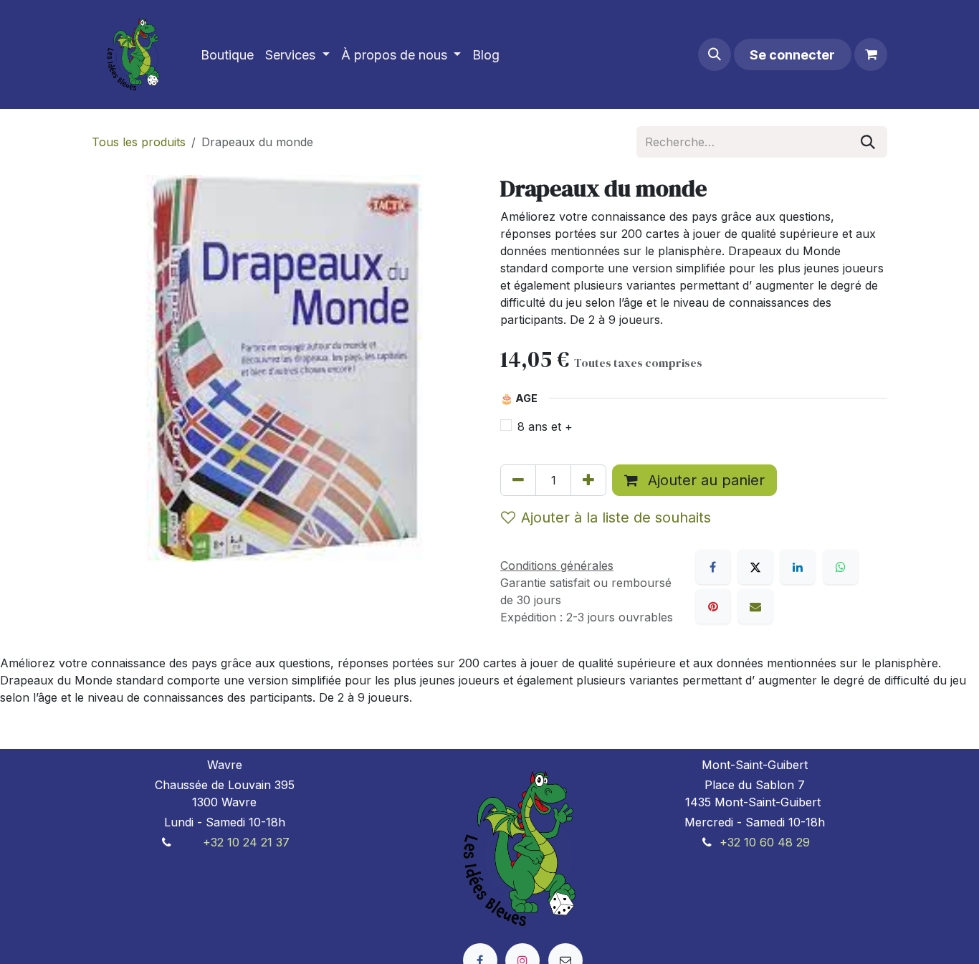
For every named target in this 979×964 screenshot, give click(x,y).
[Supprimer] (518, 480)
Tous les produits (139, 142)
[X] (755, 567)
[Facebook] (713, 567)
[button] (714, 54)
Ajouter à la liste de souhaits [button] (616, 517)
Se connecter (792, 54)
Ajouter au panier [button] (704, 480)
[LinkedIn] (797, 567)
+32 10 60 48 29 (765, 842)
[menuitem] (227, 54)
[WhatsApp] (840, 567)
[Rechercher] (868, 142)
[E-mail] (755, 606)
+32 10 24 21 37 (246, 842)
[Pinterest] (713, 606)
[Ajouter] (588, 480)
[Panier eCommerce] (870, 54)
